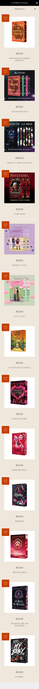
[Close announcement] (37, 3)
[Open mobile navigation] (35, 9)
